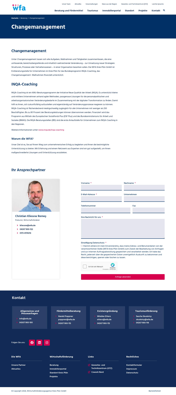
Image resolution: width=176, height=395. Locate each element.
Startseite (14, 18)
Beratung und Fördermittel (69, 11)
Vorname (85, 183)
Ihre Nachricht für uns (91, 217)
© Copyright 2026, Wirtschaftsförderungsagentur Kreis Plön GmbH (38, 391)
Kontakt (156, 11)
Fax (134, 206)
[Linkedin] (39, 343)
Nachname (129, 183)
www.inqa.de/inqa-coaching (51, 130)
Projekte (143, 11)
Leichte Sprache (158, 4)
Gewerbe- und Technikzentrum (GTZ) (134, 4)
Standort (129, 11)
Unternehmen (130, 195)
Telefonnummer (88, 206)
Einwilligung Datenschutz (93, 243)
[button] (164, 10)
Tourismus (92, 11)
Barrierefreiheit (155, 391)
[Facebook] (32, 343)
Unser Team (66, 4)
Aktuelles (78, 4)
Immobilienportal (111, 11)
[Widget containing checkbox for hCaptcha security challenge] (99, 266)
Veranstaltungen (92, 4)
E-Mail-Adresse (88, 195)
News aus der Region (109, 4)
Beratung (24, 18)
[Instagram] (47, 343)
